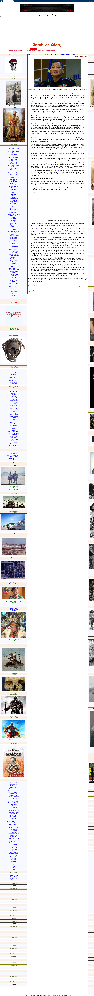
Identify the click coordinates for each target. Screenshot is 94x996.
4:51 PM (84, 286)
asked (58, 261)
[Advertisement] (47, 28)
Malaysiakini (13, 223)
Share (31, 285)
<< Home (29, 291)
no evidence (42, 95)
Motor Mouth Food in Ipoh (13, 371)
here (58, 170)
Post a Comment (31, 290)
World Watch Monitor (13, 288)
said (37, 228)
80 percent (67, 139)
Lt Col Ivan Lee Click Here (15, 464)
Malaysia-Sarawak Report (14, 234)
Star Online (13, 259)
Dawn (14, 180)
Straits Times (13, 260)
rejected (35, 131)
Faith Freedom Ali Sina (13, 185)
